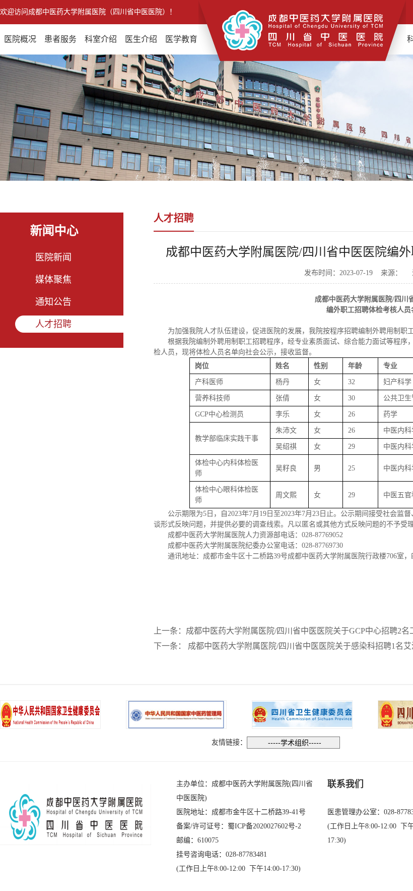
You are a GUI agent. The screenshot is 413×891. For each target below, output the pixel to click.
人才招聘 (53, 324)
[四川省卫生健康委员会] (302, 713)
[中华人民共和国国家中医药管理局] (176, 713)
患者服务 (60, 39)
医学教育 (181, 39)
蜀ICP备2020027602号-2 (264, 826)
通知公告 (53, 302)
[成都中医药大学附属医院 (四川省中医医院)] (302, 29)
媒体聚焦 (53, 280)
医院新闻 (53, 257)
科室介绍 (101, 39)
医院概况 (20, 39)
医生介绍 (141, 39)
